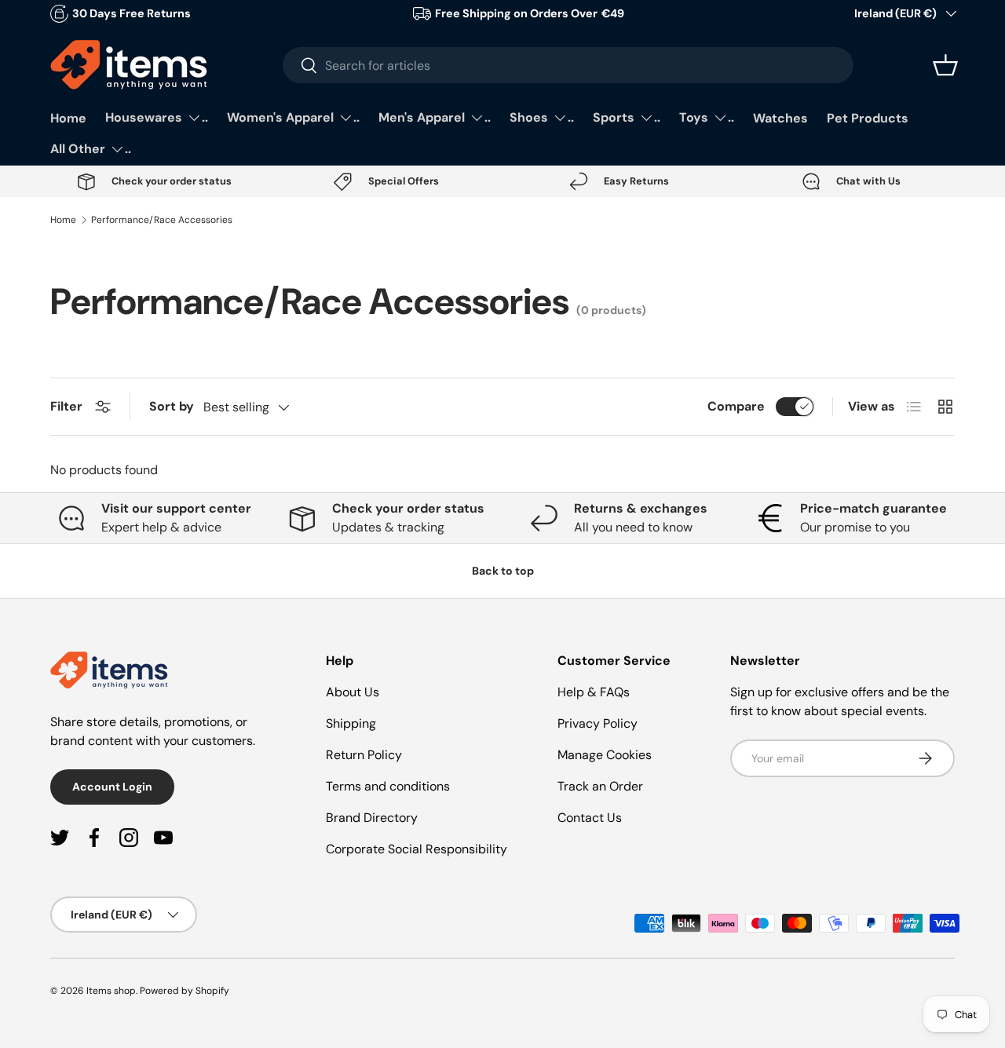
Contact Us (589, 817)
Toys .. (706, 117)
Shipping (351, 723)
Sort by (171, 406)
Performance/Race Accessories (161, 220)
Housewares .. (156, 117)
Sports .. (626, 117)
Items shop (111, 990)
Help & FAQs (593, 692)
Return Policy (364, 755)
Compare (736, 406)
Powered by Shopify (184, 990)
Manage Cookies (604, 755)
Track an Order (600, 786)
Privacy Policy (597, 723)
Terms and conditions (388, 786)
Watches (780, 118)
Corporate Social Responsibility (416, 849)
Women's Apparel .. (293, 117)
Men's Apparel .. (434, 117)
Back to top (503, 571)
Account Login (112, 787)
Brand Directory (372, 817)
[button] (945, 65)
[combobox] (568, 65)
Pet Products (867, 118)
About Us (352, 692)
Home (68, 118)
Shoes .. (542, 117)
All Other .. (90, 149)
